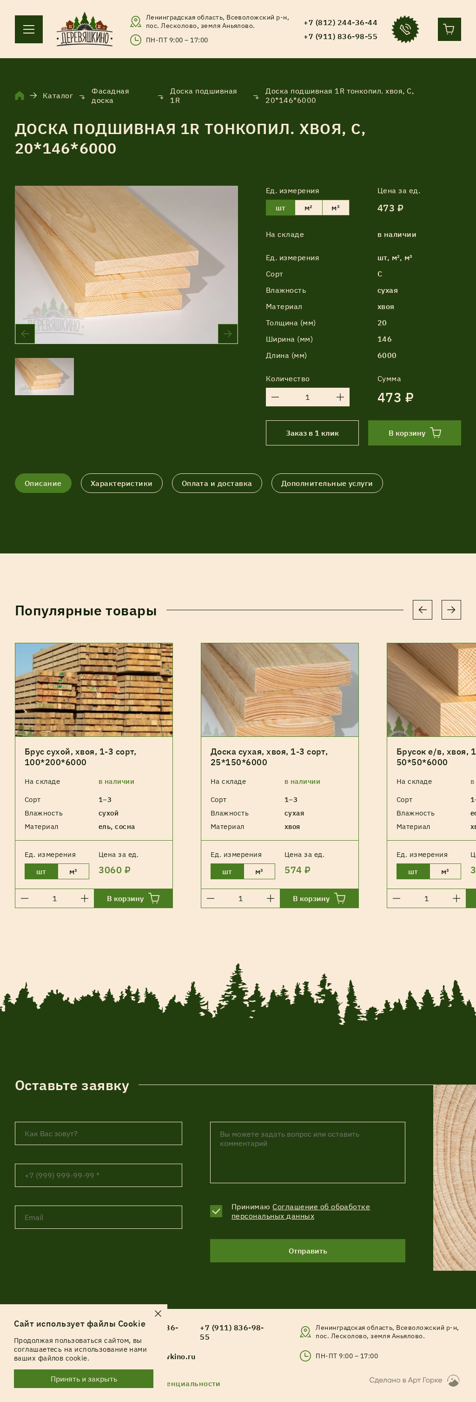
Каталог (58, 95)
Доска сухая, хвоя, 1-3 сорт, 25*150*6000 (269, 757)
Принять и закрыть (84, 1378)
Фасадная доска (110, 95)
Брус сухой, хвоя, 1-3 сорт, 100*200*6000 (81, 757)
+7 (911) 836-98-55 (232, 1332)
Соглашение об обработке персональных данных (300, 1211)
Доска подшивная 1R (203, 95)
